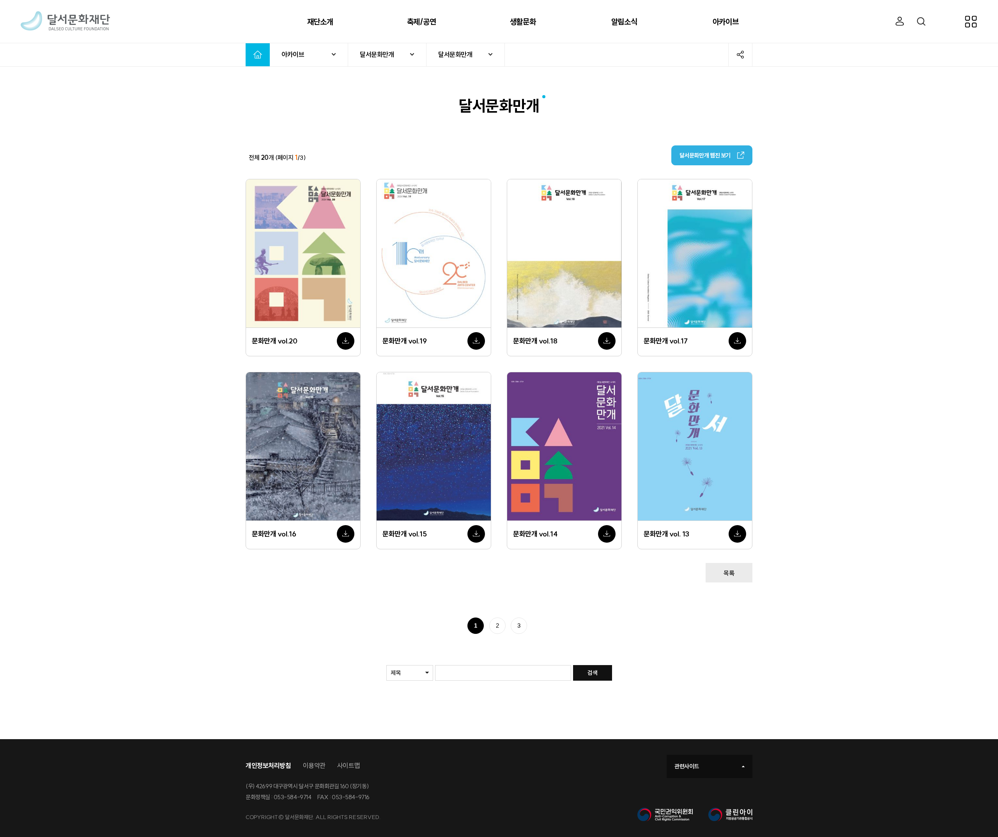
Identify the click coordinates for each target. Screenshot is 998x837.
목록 (729, 573)
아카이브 (292, 54)
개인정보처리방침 (268, 765)
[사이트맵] (978, 21)
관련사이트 (686, 766)
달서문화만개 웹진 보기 (705, 155)
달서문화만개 (377, 54)
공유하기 (740, 54)
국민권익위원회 (665, 814)
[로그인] (900, 21)
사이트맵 (348, 765)
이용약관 (314, 765)
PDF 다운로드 (345, 341)
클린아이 (730, 814)
